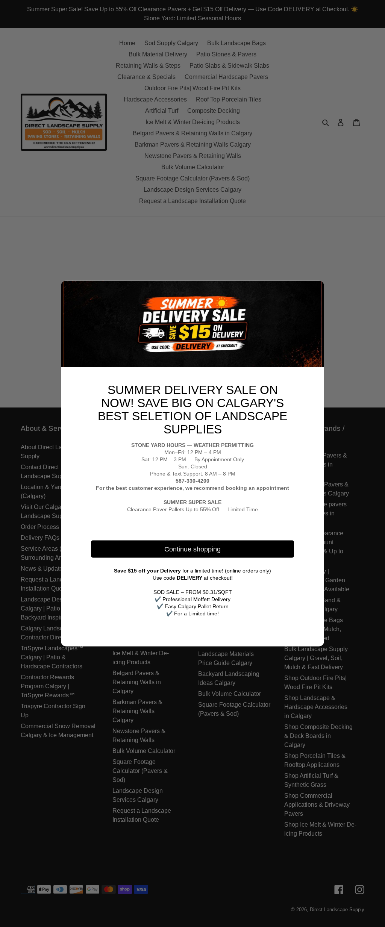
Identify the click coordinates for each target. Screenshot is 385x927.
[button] (315, 289)
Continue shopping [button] (192, 549)
